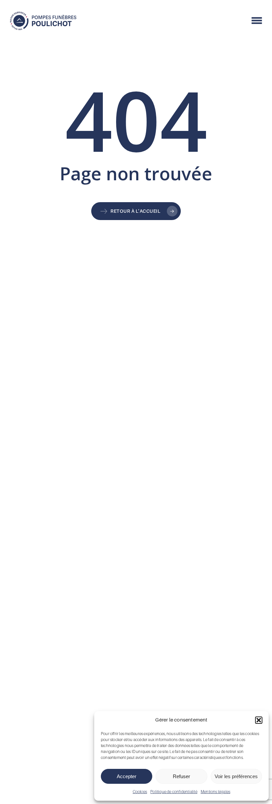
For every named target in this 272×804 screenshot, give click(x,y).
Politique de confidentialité (173, 791)
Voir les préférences (236, 776)
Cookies (140, 791)
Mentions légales (215, 791)
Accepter (126, 776)
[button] (258, 720)
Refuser (181, 776)
